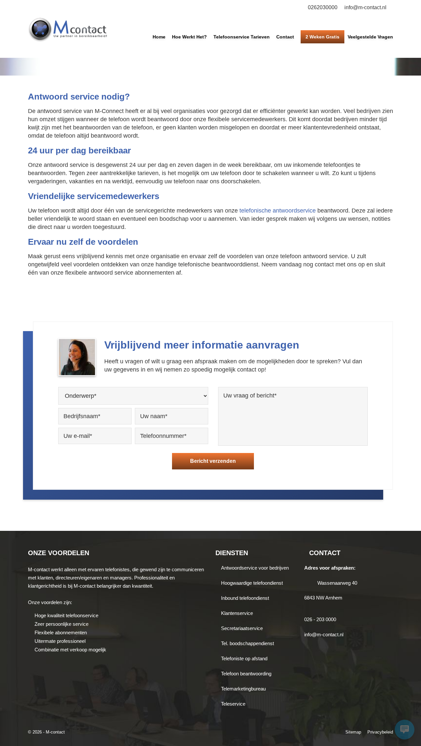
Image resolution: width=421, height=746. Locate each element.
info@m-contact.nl (365, 7)
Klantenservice (237, 613)
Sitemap (353, 732)
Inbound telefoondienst (245, 598)
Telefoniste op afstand (244, 658)
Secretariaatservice (242, 628)
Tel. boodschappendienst (247, 643)
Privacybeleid (380, 732)
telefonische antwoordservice (277, 210)
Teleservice (233, 704)
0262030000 (322, 7)
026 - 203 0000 (320, 619)
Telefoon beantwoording (246, 673)
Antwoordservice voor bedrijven (255, 568)
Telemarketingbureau (243, 688)
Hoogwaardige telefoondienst (252, 583)
